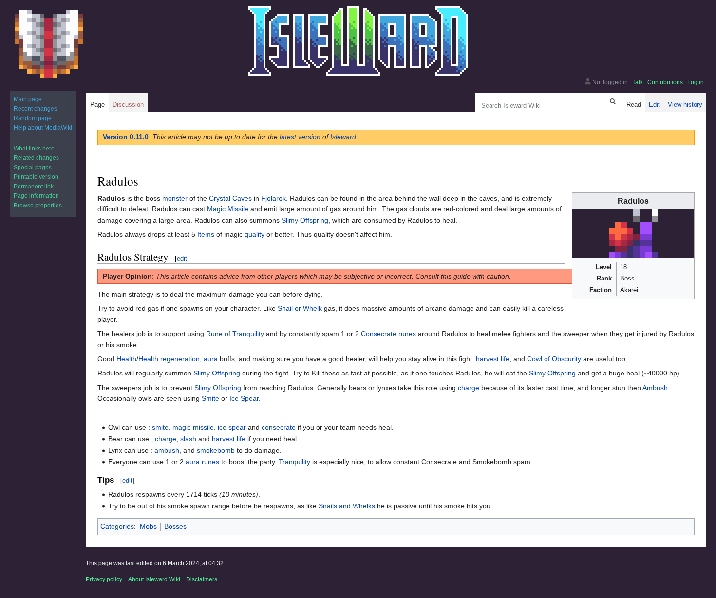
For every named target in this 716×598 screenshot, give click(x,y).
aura (211, 359)
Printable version (36, 176)
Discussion (128, 104)
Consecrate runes (388, 333)
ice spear (232, 427)
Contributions (665, 82)
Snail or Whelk (300, 308)
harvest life (492, 359)
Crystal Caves (230, 198)
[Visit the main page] (49, 44)
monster (175, 198)
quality (254, 234)
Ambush (655, 388)
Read (633, 104)
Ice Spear (244, 398)
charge (468, 388)
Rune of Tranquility (235, 333)
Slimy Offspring (305, 220)
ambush (166, 450)
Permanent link (34, 186)
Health (126, 359)
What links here (34, 148)
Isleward (343, 137)
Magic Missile (227, 209)
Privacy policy (104, 579)
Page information (36, 195)
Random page (33, 118)
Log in (695, 82)
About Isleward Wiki (154, 579)
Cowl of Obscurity (554, 359)
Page (97, 104)
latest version (300, 137)
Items (205, 234)
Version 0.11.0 (126, 137)
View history (685, 104)
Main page (28, 99)
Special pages (33, 167)
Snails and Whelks (347, 506)
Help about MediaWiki (43, 127)
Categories (117, 526)
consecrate (279, 427)
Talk (637, 82)
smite (160, 427)
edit (182, 258)
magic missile (193, 427)
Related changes (36, 157)
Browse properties (38, 205)
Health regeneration (169, 359)
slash (188, 439)
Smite (210, 398)
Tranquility (294, 462)
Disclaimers (201, 579)
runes (210, 462)
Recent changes (35, 108)
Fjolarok (273, 198)
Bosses (175, 526)
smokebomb (216, 450)
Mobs (148, 526)
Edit (654, 104)
